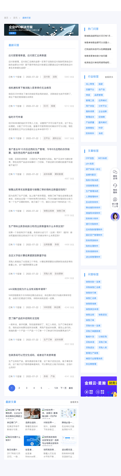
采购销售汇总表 (93, 287)
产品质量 (90, 122)
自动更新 (59, 273)
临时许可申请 (16, 117)
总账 (55, 76)
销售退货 (103, 314)
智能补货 (90, 336)
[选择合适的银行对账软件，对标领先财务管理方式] (32, 413)
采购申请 (90, 342)
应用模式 (103, 100)
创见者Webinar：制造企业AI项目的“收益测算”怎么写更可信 (31, 449)
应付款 (47, 76)
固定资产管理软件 (94, 234)
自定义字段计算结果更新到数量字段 (27, 255)
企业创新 (103, 111)
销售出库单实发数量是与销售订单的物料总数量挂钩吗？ (38, 189)
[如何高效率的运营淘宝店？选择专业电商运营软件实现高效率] (50, 441)
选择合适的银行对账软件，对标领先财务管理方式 (31, 422)
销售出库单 (49, 210)
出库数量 (48, 244)
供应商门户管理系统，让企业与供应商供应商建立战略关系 (13, 422)
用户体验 (90, 105)
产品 (53, 376)
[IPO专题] (41, 25)
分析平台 (103, 105)
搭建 (101, 84)
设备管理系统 (92, 185)
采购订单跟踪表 (93, 331)
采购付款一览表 (93, 325)
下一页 (63, 388)
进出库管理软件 (93, 256)
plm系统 (90, 163)
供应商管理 (91, 364)
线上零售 (90, 84)
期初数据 (59, 174)
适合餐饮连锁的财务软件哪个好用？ (68, 449)
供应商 (57, 307)
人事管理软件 (92, 196)
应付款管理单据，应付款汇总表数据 (27, 55)
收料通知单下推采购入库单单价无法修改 (30, 87)
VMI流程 (47, 307)
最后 (71, 388)
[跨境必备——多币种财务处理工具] (68, 413)
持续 (88, 94)
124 (56, 388)
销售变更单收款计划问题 (95, 55)
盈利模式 (103, 122)
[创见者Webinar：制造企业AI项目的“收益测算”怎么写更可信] (32, 441)
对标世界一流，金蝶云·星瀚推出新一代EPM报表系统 (50, 422)
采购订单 (103, 342)
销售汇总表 (91, 298)
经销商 (102, 116)
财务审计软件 (92, 218)
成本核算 (48, 174)
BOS (46, 105)
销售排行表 (91, 292)
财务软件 (90, 133)
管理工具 (90, 100)
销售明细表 (91, 303)
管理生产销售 (92, 353)
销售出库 (90, 314)
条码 (57, 244)
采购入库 (48, 273)
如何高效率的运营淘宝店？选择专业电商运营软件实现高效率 (50, 449)
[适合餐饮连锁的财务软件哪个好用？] (68, 441)
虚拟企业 (57, 138)
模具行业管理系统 (94, 358)
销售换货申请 (92, 309)
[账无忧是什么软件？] (14, 441)
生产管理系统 (92, 191)
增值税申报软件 (93, 213)
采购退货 (90, 347)
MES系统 (102, 158)
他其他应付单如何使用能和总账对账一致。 (97, 62)
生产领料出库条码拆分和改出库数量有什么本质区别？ (37, 226)
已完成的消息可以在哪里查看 (97, 49)
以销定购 (103, 336)
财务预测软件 (92, 240)
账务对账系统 (92, 180)
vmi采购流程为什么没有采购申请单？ (28, 289)
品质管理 (98, 94)
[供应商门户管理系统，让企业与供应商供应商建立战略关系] (14, 413)
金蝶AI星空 (91, 174)
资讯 (15, 17)
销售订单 (61, 210)
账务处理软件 (92, 245)
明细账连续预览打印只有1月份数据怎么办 (98, 35)
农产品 (102, 89)
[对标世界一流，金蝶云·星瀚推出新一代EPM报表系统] (50, 413)
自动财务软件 (92, 202)
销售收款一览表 (93, 281)
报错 (53, 105)
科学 (101, 127)
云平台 (47, 138)
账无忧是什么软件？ (13, 449)
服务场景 (90, 111)
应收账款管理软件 (94, 229)
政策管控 (90, 127)
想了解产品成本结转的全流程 (24, 318)
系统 (101, 133)
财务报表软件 (92, 251)
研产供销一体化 (93, 169)
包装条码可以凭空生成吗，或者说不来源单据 (32, 355)
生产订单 (48, 339)
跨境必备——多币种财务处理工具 (68, 422)
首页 (6, 17)
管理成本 (90, 116)
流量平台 (90, 89)
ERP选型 (90, 158)
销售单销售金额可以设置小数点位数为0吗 (97, 42)
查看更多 (74, 402)
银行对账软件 (92, 224)
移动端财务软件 (93, 207)
